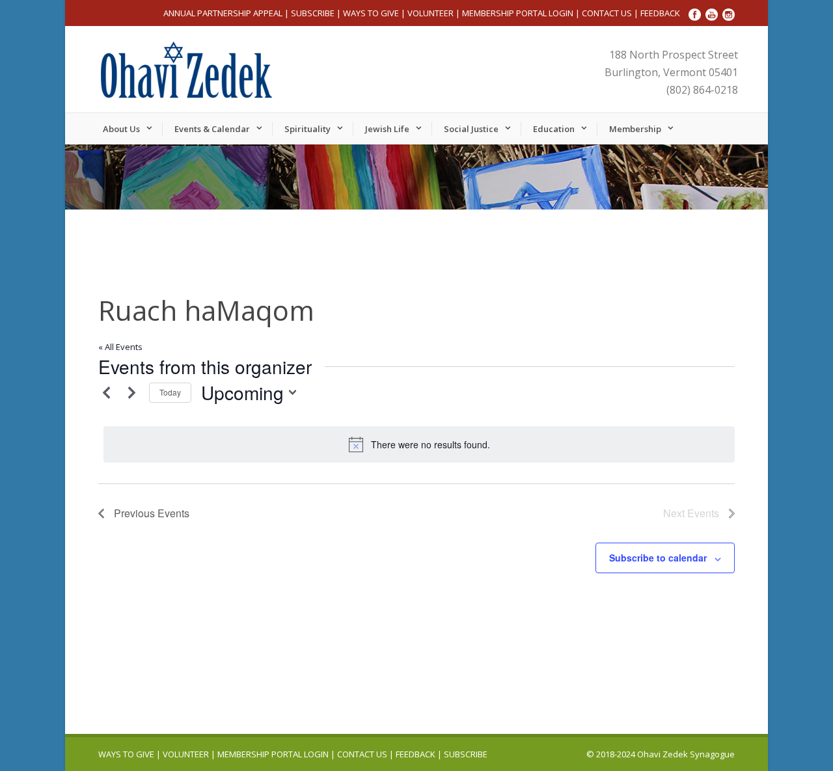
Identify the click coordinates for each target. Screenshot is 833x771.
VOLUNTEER (430, 13)
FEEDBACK (660, 13)
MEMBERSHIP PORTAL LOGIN (517, 13)
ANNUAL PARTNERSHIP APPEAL (222, 13)
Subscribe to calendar (658, 557)
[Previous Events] (106, 392)
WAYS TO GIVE (371, 13)
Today (170, 392)
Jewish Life (387, 129)
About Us (121, 129)
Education (554, 129)
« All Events (120, 347)
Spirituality (307, 129)
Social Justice (471, 129)
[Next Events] (131, 392)
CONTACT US (607, 13)
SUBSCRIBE (313, 13)
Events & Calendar (212, 129)
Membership (635, 129)
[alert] (419, 444)
